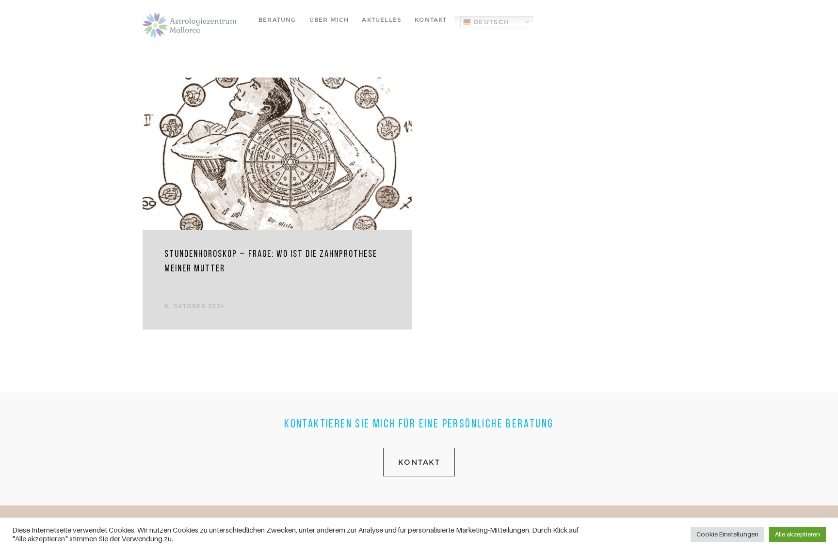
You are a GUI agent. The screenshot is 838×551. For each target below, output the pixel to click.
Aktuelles (382, 19)
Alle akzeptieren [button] (797, 534)
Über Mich (329, 19)
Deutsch (490, 22)
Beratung (277, 19)
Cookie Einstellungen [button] (727, 534)
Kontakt (431, 19)
